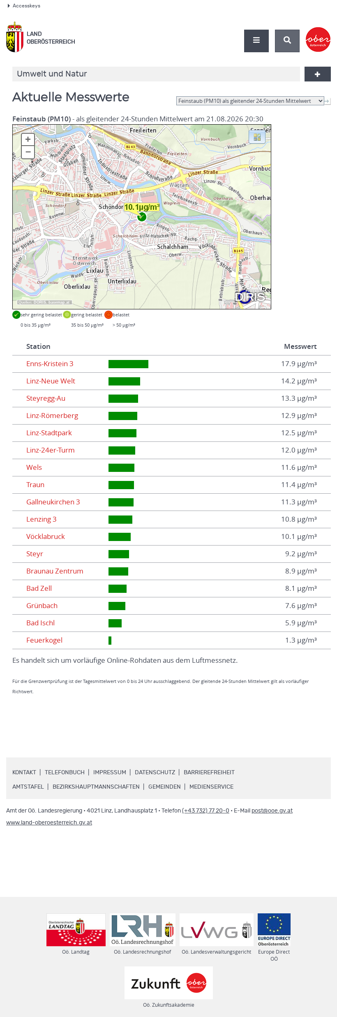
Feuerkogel (44, 640)
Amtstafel (28, 787)
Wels (34, 467)
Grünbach (42, 605)
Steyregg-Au (45, 398)
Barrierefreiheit (209, 773)
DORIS (40, 302)
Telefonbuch (65, 773)
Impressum (109, 773)
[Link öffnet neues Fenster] (318, 32)
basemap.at (58, 302)
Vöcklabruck (45, 536)
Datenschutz (155, 773)
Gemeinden (164, 787)
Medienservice (211, 787)
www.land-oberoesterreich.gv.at (49, 823)
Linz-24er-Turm (50, 450)
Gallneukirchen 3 (53, 501)
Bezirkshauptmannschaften (96, 787)
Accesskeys (26, 5)
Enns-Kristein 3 (50, 363)
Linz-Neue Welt (50, 380)
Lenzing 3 (41, 519)
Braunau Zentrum (54, 571)
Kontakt (24, 773)
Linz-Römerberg (52, 415)
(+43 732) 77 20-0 (205, 811)
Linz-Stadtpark (49, 432)
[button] (257, 136)
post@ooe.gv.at (272, 811)
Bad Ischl (40, 622)
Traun (35, 484)
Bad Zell (39, 588)
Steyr (34, 553)
